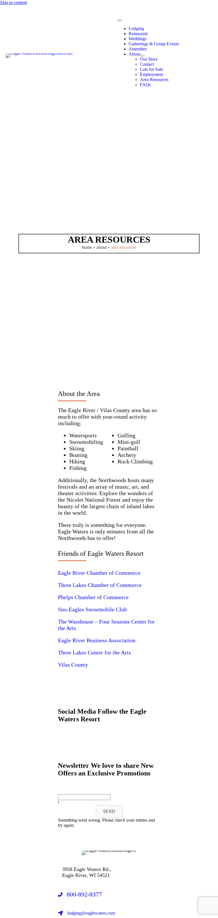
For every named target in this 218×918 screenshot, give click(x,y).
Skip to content (13, 2)
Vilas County (73, 665)
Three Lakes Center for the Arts (94, 652)
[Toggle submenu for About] (142, 55)
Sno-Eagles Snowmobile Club (92, 609)
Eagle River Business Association (96, 640)
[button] (61, 742)
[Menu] (119, 20)
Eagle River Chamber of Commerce (99, 573)
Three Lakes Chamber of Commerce (100, 585)
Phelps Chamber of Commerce (94, 597)
